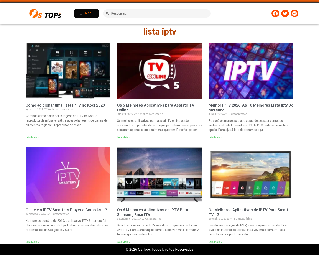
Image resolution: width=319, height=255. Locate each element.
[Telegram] (294, 13)
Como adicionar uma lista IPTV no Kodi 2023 (65, 105)
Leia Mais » (32, 137)
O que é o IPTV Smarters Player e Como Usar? (66, 209)
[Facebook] (275, 13)
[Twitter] (285, 13)
